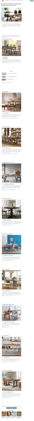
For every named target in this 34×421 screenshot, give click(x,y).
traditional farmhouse (9, 393)
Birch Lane (7, 222)
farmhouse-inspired (12, 149)
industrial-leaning (7, 185)
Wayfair (7, 60)
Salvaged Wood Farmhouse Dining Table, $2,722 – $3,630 (11, 153)
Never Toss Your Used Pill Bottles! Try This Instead (4, 417)
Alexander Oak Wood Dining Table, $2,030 (9, 295)
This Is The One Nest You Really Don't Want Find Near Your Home (19, 417)
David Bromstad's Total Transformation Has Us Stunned (9, 417)
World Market (12, 257)
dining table (11, 59)
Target (5, 115)
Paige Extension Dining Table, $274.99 (9, 260)
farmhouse (6, 59)
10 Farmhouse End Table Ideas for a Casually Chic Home (11, 73)
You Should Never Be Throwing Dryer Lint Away (14, 417)
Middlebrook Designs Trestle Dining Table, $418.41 (10, 361)
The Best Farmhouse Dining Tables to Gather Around (11, 76)
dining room (9, 24)
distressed (18, 186)
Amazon (16, 185)
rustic (10, 114)
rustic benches (11, 360)
